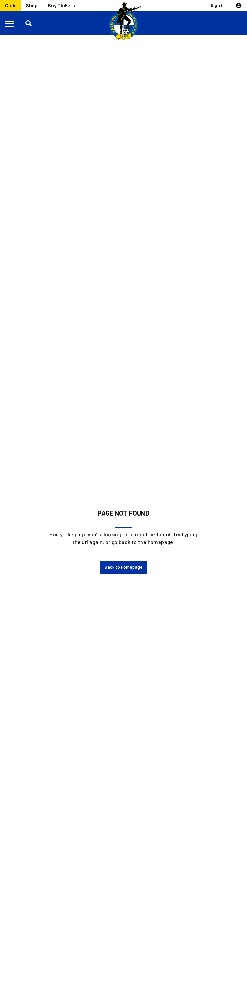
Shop (32, 5)
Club (10, 5)
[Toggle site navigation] (9, 23)
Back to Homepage (123, 567)
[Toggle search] (28, 23)
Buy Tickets (61, 5)
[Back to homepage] (123, 21)
